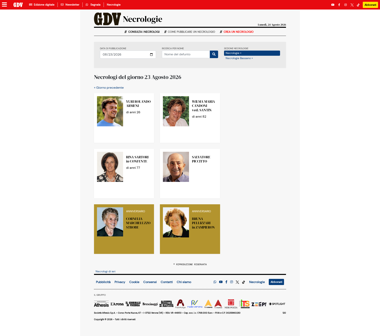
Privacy (120, 282)
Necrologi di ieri (105, 271)
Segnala (95, 4)
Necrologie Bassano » (239, 58)
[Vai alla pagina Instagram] (346, 5)
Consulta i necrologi (143, 32)
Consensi (150, 282)
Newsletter (71, 4)
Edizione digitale (43, 4)
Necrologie (114, 4)
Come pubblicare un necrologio (191, 32)
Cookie (134, 282)
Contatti (167, 282)
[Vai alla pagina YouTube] (333, 5)
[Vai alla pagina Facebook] (339, 5)
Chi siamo (184, 282)
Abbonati (370, 5)
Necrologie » (233, 53)
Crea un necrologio (238, 32)
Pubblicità (103, 282)
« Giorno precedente (109, 87)
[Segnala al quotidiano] (215, 282)
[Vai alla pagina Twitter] (352, 5)
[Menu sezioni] (4, 5)
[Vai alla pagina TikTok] (358, 5)
